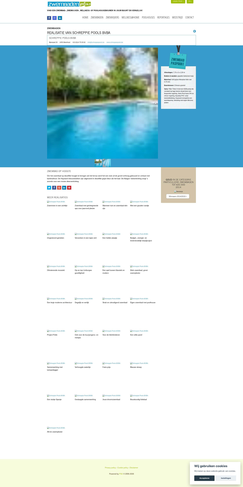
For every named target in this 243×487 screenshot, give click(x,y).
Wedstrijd (177, 17)
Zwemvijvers (112, 17)
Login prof (178, 1)
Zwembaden (97, 17)
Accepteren (204, 478)
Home (85, 17)
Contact (189, 17)
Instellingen (226, 478)
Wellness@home (130, 17)
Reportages (163, 17)
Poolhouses (148, 17)
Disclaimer (134, 468)
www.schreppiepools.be (115, 42)
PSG (121, 474)
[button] (156, 103)
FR (189, 1)
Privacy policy (110, 468)
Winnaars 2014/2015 (177, 196)
